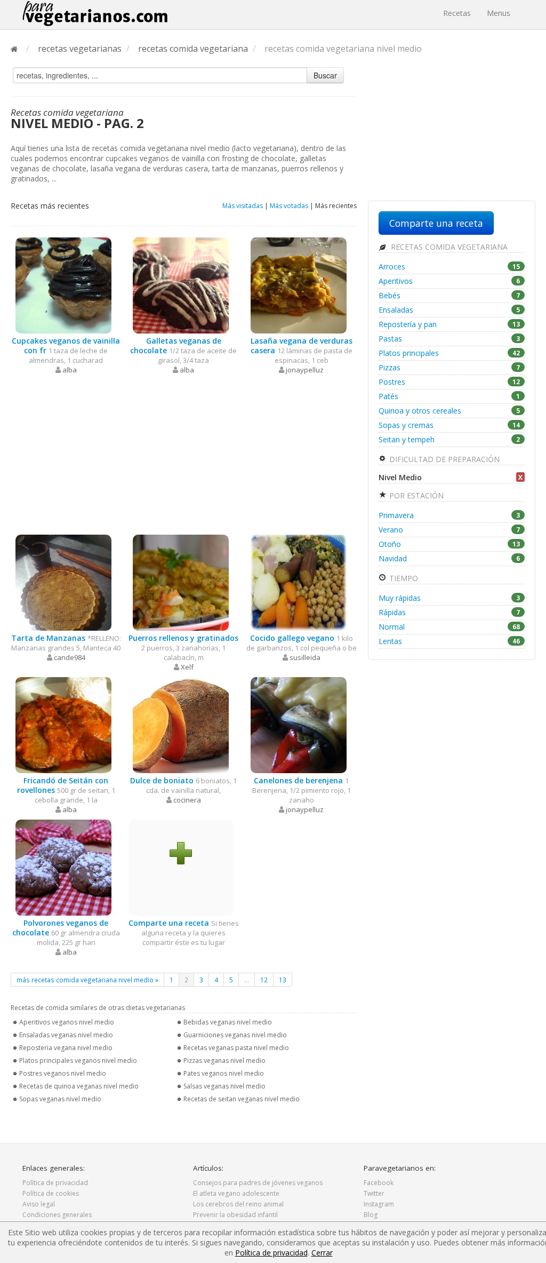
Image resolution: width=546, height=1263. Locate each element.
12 (264, 979)
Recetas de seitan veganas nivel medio (241, 1098)
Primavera (449, 515)
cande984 (69, 657)
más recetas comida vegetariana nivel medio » (87, 979)
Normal (449, 627)
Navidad (449, 558)
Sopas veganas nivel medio (60, 1098)
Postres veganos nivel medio (62, 1073)
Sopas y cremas (449, 425)
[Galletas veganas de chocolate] (181, 285)
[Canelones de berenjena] (299, 724)
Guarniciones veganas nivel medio (235, 1034)
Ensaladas (449, 310)
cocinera (187, 800)
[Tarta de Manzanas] (63, 582)
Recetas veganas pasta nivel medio (236, 1047)
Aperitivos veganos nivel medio (66, 1022)
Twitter (374, 1193)
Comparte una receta (436, 223)
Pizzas (449, 367)
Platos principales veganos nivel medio (78, 1060)
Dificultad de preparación (443, 459)
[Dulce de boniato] (181, 724)
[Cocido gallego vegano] (299, 582)
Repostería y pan (449, 324)
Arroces (449, 266)
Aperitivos (449, 281)
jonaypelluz (305, 370)
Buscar (325, 75)
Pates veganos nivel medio (223, 1073)
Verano (449, 530)
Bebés (449, 295)
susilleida (305, 657)
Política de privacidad (55, 1182)
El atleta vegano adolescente (236, 1193)
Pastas (449, 338)
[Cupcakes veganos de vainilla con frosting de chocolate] (63, 285)
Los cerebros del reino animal (238, 1204)
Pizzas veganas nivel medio (224, 1060)
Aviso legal (38, 1204)
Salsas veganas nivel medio (224, 1086)
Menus (498, 13)
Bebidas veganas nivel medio (227, 1022)
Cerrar (322, 1253)
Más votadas (289, 205)
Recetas (457, 13)
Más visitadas (242, 205)
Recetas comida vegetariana (448, 247)
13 (282, 979)
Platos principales (449, 353)
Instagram (379, 1204)
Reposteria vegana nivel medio (66, 1047)
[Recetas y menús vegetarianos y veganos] (95, 13)
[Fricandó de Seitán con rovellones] (63, 724)
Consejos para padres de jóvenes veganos (258, 1182)
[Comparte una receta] (180, 852)
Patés (449, 396)
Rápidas (449, 612)
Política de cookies (50, 1193)
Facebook (379, 1182)
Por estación (415, 495)
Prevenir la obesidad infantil (235, 1214)
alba (69, 370)
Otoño (449, 544)
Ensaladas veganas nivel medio (66, 1034)
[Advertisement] (184, 454)
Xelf (187, 667)
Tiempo (402, 578)
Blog (371, 1214)
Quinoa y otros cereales (449, 411)
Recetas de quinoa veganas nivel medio (79, 1086)
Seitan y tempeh (449, 439)
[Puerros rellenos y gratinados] (181, 582)
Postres (449, 382)
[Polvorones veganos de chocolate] (63, 867)
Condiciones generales (57, 1214)
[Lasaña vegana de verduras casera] (299, 285)
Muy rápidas (449, 598)
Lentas (449, 641)
